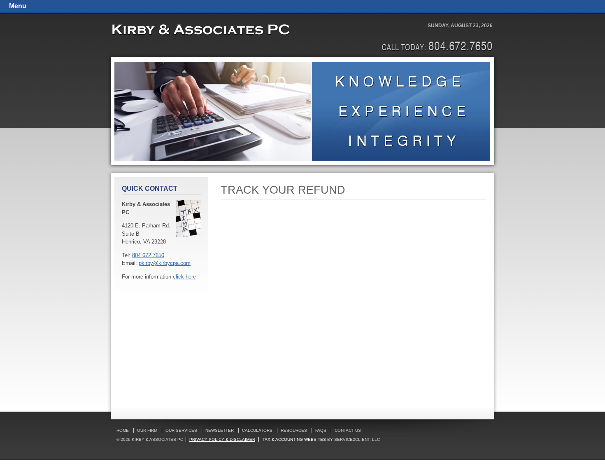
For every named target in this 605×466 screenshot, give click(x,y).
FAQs (320, 430)
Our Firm (147, 430)
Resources (294, 430)
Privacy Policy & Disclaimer (222, 439)
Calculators (257, 430)
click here (184, 277)
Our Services (181, 430)
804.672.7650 (148, 255)
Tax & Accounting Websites (295, 439)
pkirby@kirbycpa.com (165, 263)
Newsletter (219, 430)
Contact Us (348, 430)
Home (122, 430)
